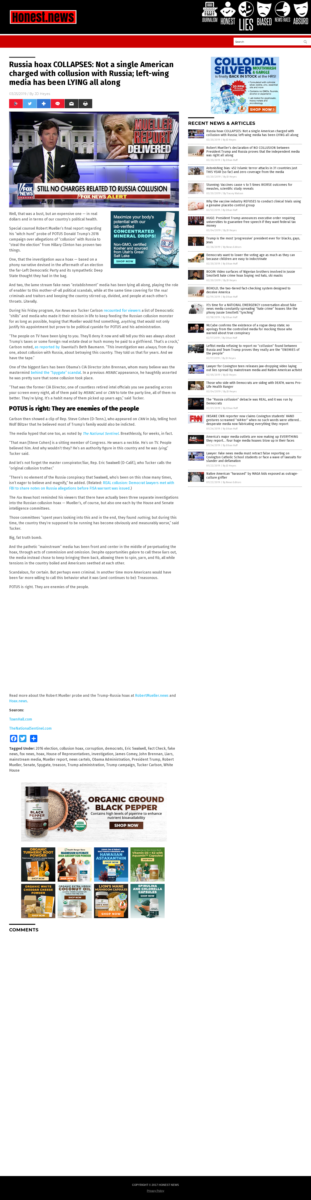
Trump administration (85, 765)
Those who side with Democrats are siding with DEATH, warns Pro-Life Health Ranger (254, 385)
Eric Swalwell (135, 748)
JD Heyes (42, 94)
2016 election (47, 748)
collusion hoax (71, 748)
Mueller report (55, 759)
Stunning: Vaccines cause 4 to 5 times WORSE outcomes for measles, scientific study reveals (249, 187)
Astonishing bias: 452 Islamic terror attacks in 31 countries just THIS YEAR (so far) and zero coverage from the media (251, 170)
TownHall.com (20, 719)
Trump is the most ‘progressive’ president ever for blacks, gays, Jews (253, 240)
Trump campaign (120, 765)
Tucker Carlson (149, 765)
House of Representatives (68, 754)
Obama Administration (111, 759)
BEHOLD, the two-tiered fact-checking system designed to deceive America (248, 290)
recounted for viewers (122, 310)
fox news (27, 754)
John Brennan (151, 754)
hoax (40, 754)
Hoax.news (18, 701)
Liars (168, 754)
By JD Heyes (229, 139)
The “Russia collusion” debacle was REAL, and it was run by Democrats (249, 401)
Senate (29, 765)
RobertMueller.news (151, 695)
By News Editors (232, 247)
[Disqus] (94, 993)
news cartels (79, 759)
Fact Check (157, 748)
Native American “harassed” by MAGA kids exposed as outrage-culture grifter (252, 475)
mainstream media (25, 759)
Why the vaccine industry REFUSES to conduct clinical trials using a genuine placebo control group (253, 203)
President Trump (146, 759)
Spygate (44, 765)
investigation (102, 754)
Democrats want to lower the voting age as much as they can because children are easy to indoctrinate (250, 257)
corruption (94, 748)
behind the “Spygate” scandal (56, 372)
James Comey (126, 754)
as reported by (47, 347)
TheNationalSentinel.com (30, 728)
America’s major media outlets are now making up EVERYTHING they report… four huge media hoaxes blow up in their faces (252, 439)
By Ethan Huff (230, 160)
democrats (114, 748)
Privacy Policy (155, 1190)
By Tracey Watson (233, 193)
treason (59, 765)
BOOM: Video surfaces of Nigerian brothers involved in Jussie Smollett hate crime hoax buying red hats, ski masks (250, 274)
